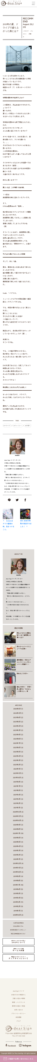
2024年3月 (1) (18, 713)
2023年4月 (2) (18, 726)
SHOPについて (18, 941)
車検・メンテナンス (18, 1002)
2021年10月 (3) (18, 777)
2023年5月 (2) (18, 721)
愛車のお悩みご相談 (18, 1006)
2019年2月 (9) (18, 906)
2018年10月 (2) (18, 915)
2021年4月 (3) (18, 794)
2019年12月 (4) (18, 863)
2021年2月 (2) (18, 803)
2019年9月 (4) (18, 876)
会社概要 (18, 1017)
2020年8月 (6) (18, 829)
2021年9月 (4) (18, 781)
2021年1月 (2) (18, 807)
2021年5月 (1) (18, 790)
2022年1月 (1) (18, 769)
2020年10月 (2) (18, 820)
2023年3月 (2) (18, 730)
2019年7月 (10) (18, 885)
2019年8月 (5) (18, 880)
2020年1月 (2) (18, 859)
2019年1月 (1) (18, 910)
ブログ (18, 1021)
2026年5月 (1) (18, 708)
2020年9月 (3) (18, 824)
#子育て (27, 426)
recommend (18, 934)
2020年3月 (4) (18, 850)
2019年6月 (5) (18, 889)
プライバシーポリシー (18, 1013)
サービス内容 (18, 949)
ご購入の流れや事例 (18, 998)
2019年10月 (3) (18, 872)
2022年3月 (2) (18, 760)
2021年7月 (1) (18, 786)
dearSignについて (18, 991)
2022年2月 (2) (18, 764)
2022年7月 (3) (18, 743)
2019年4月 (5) (18, 897)
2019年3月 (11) (18, 902)
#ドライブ (7, 426)
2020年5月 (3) (18, 842)
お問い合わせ (18, 1010)
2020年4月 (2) (18, 846)
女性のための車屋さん (18, 995)
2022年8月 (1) (18, 738)
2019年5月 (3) (18, 893)
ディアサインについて (18, 958)
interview (18, 930)
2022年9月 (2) (18, 734)
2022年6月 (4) (18, 747)
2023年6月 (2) (18, 717)
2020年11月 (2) (18, 816)
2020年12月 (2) (18, 811)
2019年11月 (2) (18, 867)
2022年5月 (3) (18, 751)
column (18, 926)
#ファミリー (18, 426)
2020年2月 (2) (18, 854)
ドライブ (26, 31)
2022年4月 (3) (18, 756)
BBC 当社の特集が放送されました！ (26, 523)
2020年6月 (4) (18, 837)
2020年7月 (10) (18, 833)
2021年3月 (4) (18, 799)
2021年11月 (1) (18, 773)
